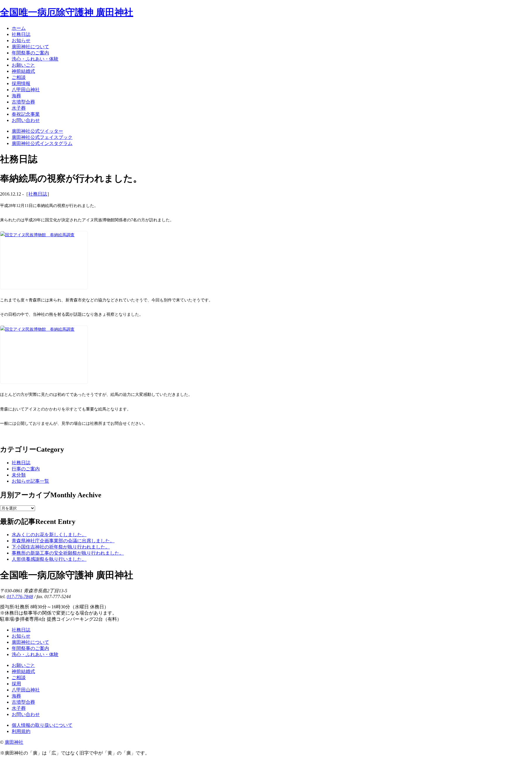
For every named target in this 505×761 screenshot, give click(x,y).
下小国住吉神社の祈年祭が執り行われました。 (61, 546)
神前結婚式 (23, 671)
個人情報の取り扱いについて (42, 725)
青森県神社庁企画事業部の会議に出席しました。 (63, 540)
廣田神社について (30, 642)
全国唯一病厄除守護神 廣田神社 (66, 12)
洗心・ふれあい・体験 (35, 654)
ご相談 (19, 677)
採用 (16, 683)
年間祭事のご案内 (30, 648)
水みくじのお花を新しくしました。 (49, 534)
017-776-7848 (20, 596)
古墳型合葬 (23, 702)
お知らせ (21, 636)
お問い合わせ (26, 714)
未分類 (19, 474)
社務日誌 (37, 193)
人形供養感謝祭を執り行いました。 (49, 559)
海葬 (16, 695)
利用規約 (21, 731)
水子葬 (19, 708)
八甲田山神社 (26, 689)
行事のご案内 (26, 468)
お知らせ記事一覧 (30, 481)
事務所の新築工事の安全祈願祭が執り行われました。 (68, 553)
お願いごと (23, 665)
